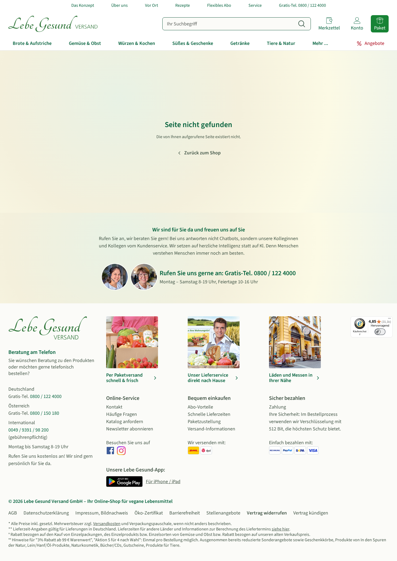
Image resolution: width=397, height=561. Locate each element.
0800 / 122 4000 (275, 273)
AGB (12, 513)
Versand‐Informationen (211, 429)
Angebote (374, 43)
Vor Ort (151, 5)
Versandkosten (106, 524)
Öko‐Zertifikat (148, 513)
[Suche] (302, 23)
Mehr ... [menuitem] (320, 43)
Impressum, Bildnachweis (101, 513)
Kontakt (114, 407)
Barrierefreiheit (184, 513)
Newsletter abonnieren (129, 429)
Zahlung (277, 407)
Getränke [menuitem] (240, 43)
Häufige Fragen (121, 414)
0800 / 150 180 (44, 413)
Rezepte (182, 5)
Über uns (119, 5)
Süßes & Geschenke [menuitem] (192, 43)
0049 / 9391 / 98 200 (28, 430)
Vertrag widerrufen (267, 513)
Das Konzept (82, 5)
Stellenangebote (223, 513)
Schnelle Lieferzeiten (209, 414)
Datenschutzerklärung (46, 513)
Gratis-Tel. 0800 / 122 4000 (302, 5)
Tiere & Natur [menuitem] (281, 43)
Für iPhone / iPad (163, 481)
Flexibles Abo (219, 5)
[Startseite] (52, 24)
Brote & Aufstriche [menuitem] (32, 43)
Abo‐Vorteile (200, 407)
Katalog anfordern (124, 421)
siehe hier (280, 529)
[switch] (380, 331)
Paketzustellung (204, 421)
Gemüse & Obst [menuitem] (85, 43)
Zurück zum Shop (202, 153)
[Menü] (389, 319)
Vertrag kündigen (310, 513)
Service (255, 5)
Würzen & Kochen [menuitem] (136, 43)
